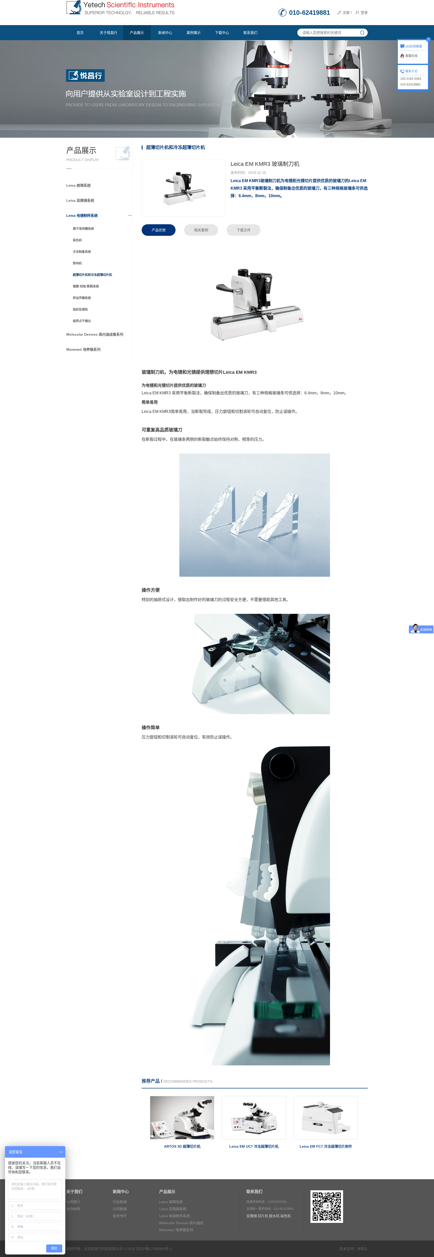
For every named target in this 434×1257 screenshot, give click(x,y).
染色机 (77, 240)
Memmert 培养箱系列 (83, 349)
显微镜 (251, 1216)
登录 (364, 13)
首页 (80, 33)
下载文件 (244, 230)
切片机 (263, 1216)
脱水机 (274, 1216)
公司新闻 (120, 1209)
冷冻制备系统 (82, 252)
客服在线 (411, 56)
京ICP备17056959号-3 (154, 1249)
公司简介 (73, 1202)
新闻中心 (165, 33)
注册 (346, 13)
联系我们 (250, 33)
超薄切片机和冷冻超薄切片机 (92, 275)
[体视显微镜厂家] (120, 7)
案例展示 (194, 33)
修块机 (77, 263)
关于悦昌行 (108, 33)
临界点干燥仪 (82, 321)
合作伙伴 (73, 1209)
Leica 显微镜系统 (80, 200)
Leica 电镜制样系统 (82, 215)
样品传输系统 (82, 298)
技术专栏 (120, 1216)
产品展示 (137, 33)
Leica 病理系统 (78, 185)
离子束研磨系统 (83, 229)
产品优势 (159, 230)
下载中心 (222, 33)
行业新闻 (120, 1202)
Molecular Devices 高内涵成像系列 (94, 334)
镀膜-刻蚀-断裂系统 (86, 286)
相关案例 (201, 230)
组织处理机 (80, 309)
